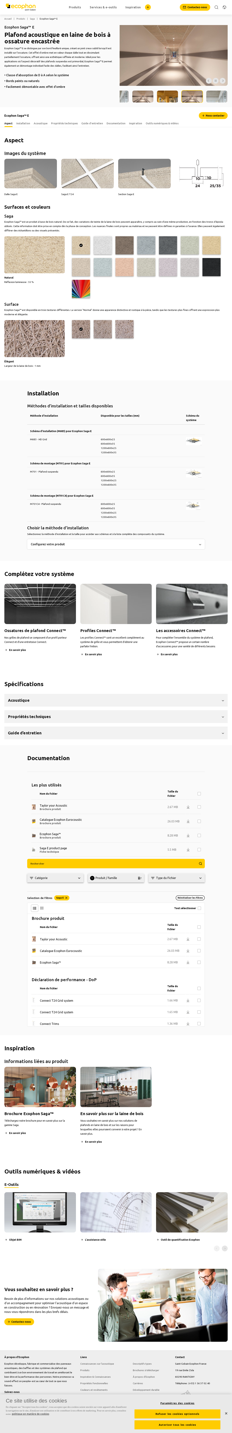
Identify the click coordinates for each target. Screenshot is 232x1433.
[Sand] (81, 267)
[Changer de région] (224, 7)
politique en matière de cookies (30, 1414)
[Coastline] (146, 267)
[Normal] (124, 329)
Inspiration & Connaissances (95, 1376)
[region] (116, 1413)
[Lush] (211, 245)
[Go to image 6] (217, 96)
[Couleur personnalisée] (81, 289)
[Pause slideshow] (216, 81)
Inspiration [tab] (135, 123)
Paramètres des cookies (177, 1403)
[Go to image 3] (143, 96)
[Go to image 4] (167, 96)
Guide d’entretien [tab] (92, 123)
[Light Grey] (146, 245)
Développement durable (146, 1389)
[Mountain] (103, 267)
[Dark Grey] (168, 245)
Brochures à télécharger (146, 1370)
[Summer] (124, 267)
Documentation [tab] (116, 123)
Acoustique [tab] (40, 123)
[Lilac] (168, 267)
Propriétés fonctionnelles (94, 1383)
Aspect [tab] (8, 123)
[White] (103, 245)
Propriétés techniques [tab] (64, 123)
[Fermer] (226, 1413)
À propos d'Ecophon (144, 1376)
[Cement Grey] (124, 245)
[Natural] (81, 245)
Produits (20, 19)
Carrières (138, 1383)
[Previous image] (209, 81)
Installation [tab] (23, 123)
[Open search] (216, 7)
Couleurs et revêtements (94, 1389)
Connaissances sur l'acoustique (97, 1363)
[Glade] (190, 245)
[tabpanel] (116, 1221)
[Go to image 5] (192, 96)
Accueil (8, 19)
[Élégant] (81, 329)
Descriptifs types (142, 1363)
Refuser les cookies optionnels (178, 1414)
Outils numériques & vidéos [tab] (162, 123)
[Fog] (190, 267)
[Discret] (103, 329)
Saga (32, 19)
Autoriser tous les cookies (177, 1424)
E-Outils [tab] (11, 1184)
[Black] (211, 267)
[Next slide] (225, 1248)
